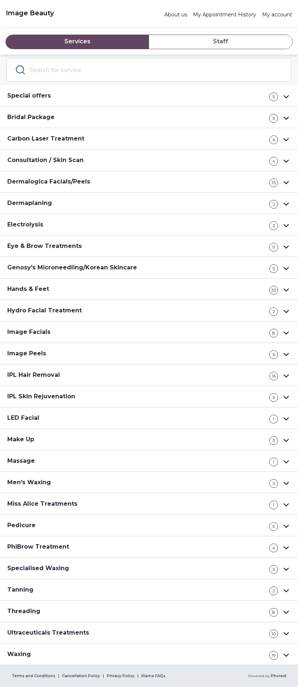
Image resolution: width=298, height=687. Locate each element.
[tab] (77, 42)
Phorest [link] (278, 676)
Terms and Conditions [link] (33, 676)
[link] (82, 13)
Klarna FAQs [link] (153, 676)
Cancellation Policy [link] (81, 676)
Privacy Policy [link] (120, 676)
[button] (149, 96)
